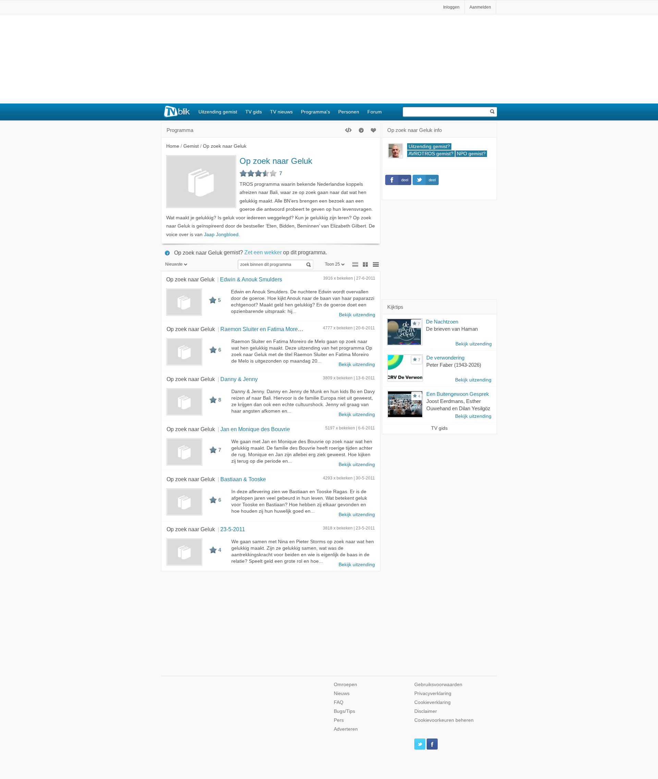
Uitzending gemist (217, 111)
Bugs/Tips (344, 711)
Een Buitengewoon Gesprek (457, 394)
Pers (339, 720)
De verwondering (445, 358)
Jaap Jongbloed (221, 234)
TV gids (253, 111)
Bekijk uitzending (357, 314)
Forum (374, 111)
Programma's (315, 111)
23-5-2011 (232, 529)
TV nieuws (281, 111)
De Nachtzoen (442, 322)
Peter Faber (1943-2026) (453, 365)
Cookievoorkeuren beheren (444, 720)
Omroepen (345, 684)
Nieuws (342, 693)
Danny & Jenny (239, 379)
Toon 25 (332, 264)
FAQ (338, 702)
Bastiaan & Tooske (243, 479)
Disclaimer (425, 711)
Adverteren (346, 729)
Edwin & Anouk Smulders (251, 279)
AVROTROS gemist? (431, 153)
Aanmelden (480, 7)
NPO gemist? (471, 153)
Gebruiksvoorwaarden (438, 684)
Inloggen (451, 7)
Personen (348, 111)
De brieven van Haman (452, 329)
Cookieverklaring (432, 702)
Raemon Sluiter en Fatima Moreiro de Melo (272, 329)
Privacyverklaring (432, 693)
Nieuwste (174, 264)
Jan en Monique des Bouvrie (255, 429)
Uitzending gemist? (429, 146)
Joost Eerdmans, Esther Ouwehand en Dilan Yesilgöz (458, 404)
